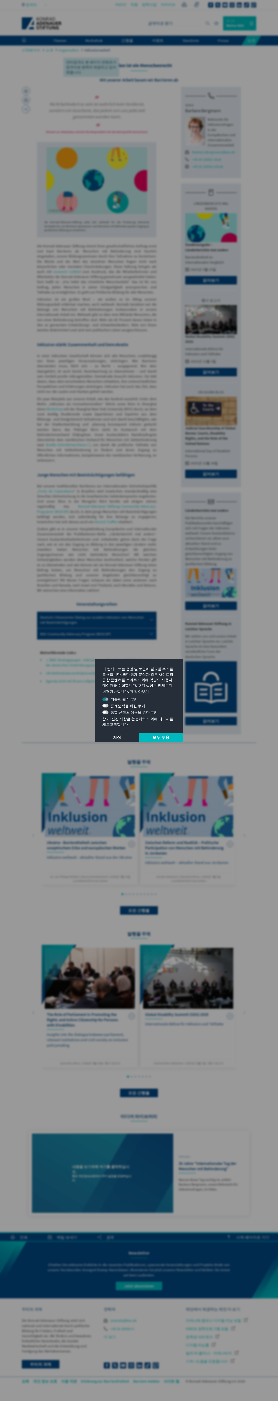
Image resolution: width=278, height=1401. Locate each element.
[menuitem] (28, 40)
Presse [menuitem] (223, 40)
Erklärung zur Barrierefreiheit (105, 1381)
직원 (134, 4)
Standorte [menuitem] (191, 40)
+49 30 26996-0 (121, 1328)
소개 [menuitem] (251, 40)
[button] (33, 835)
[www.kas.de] (42, 23)
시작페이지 (31, 50)
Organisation (69, 50)
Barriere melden (146, 1381)
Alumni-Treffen (106, 521)
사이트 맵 (171, 1381)
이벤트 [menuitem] (158, 40)
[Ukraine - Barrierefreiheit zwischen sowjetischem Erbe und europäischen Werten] (90, 829)
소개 (49, 50)
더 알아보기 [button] (139, 691)
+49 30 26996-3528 (206, 159)
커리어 (120, 4)
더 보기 (110, 1337)
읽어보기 (211, 280)
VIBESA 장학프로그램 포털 (207, 1328)
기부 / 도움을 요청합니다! (207, 1361)
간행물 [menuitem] (127, 40)
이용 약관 (69, 1381)
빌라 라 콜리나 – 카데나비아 (209, 1353)
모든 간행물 (139, 910)
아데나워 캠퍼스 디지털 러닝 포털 (214, 1320)
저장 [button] (117, 737)
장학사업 (149, 4)
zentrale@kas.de (123, 1320)
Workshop (55, 409)
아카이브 (168, 4)
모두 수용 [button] (161, 737)
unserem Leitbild (67, 271)
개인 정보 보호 (45, 1381)
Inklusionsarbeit (97, 50)
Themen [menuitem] (59, 40)
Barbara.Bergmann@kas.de (213, 152)
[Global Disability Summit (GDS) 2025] (188, 1006)
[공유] (26, 109)
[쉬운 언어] (184, 5)
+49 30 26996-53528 (207, 166)
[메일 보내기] (26, 100)
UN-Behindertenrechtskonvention (72, 673)
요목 (25, 1381)
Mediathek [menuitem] (94, 40)
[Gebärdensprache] (196, 5)
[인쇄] (26, 91)
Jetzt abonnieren (139, 1285)
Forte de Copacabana (56, 491)
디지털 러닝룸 (198, 1345)
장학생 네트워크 (199, 1337)
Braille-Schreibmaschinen (66, 444)
